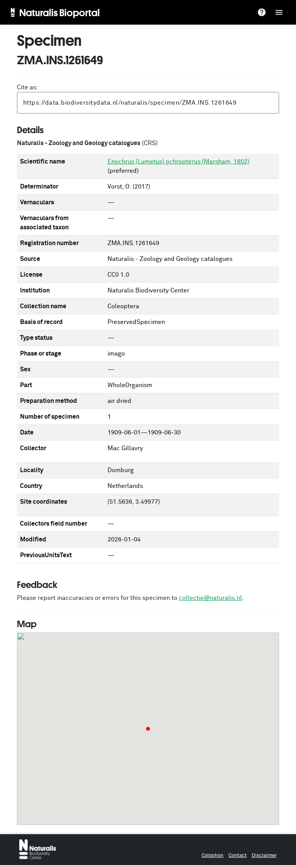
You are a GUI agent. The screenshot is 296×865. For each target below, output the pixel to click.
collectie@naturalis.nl (210, 598)
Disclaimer (264, 855)
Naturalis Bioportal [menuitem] (59, 12)
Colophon (213, 855)
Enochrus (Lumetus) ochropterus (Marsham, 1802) (178, 162)
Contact (238, 855)
